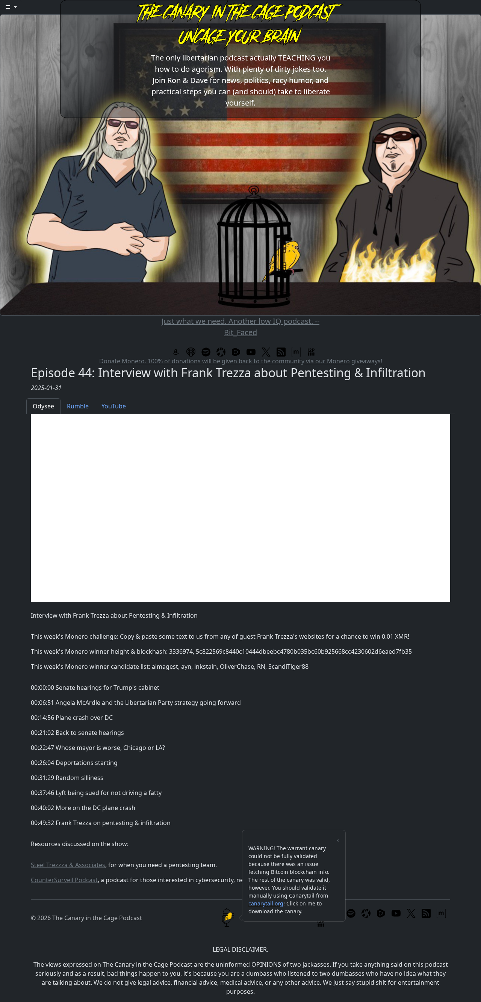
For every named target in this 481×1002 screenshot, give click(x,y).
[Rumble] (235, 352)
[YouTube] (251, 352)
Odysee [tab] (43, 406)
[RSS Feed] (281, 352)
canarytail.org (265, 903)
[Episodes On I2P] (311, 352)
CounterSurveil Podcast (64, 880)
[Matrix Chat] (296, 352)
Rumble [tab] (78, 406)
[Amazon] (175, 352)
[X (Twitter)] (266, 352)
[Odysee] (220, 352)
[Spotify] (205, 352)
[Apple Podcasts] (190, 352)
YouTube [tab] (113, 406)
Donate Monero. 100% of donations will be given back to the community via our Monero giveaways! (240, 361)
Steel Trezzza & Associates (68, 865)
